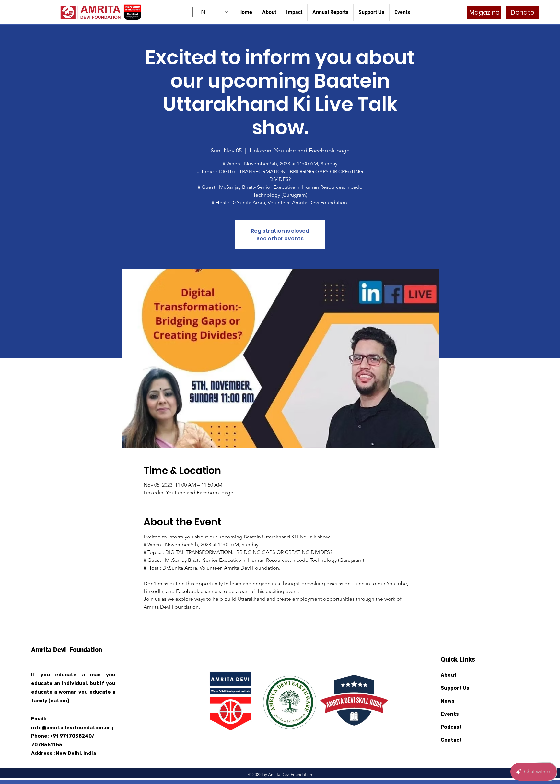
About (449, 675)
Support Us (455, 688)
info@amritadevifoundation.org (72, 727)
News (448, 701)
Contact (451, 740)
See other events (280, 238)
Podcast (451, 727)
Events (450, 714)
